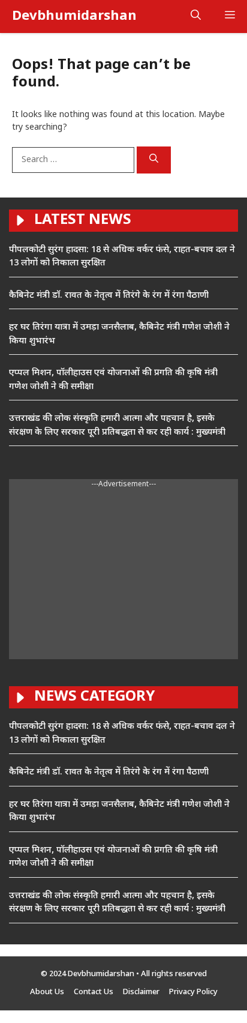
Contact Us (93, 992)
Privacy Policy (193, 992)
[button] (196, 16)
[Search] (154, 160)
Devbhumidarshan (74, 16)
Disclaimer (141, 992)
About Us (47, 992)
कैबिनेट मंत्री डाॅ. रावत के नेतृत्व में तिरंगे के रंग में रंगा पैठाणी (109, 295)
